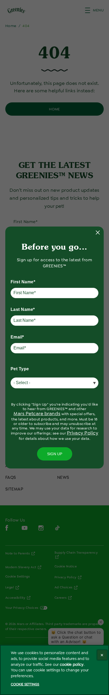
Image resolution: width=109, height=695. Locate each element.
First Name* (23, 282)
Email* (17, 337)
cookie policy (72, 664)
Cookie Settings (25, 684)
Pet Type (20, 369)
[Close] (102, 655)
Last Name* (23, 309)
